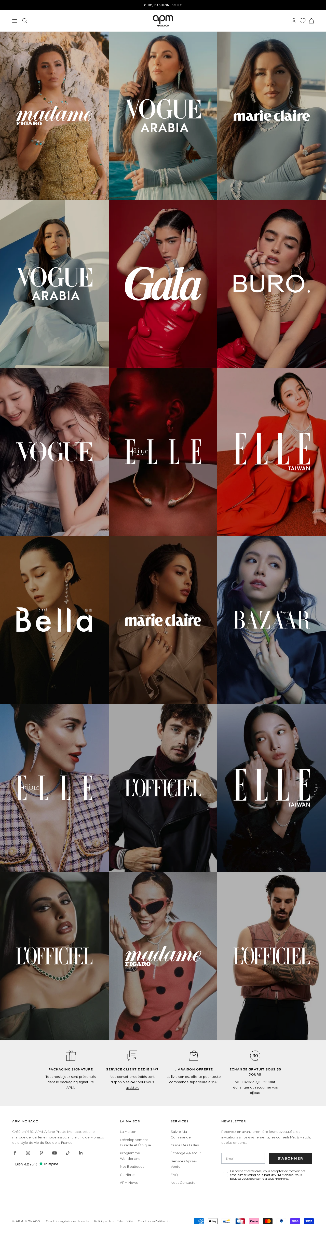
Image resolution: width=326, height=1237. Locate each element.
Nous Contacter (184, 1182)
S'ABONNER (290, 1158)
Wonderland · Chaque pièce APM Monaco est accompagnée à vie (163, 5)
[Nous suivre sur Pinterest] (41, 1153)
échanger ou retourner (252, 1087)
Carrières (127, 1175)
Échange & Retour (186, 1153)
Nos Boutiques (132, 1166)
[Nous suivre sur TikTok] (67, 1153)
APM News (129, 1182)
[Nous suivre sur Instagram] (28, 1153)
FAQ (174, 1175)
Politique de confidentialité (113, 1221)
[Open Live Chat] (132, 1056)
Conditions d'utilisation (154, 1221)
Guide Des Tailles (185, 1145)
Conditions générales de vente (67, 1221)
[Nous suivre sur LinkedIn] (81, 1153)
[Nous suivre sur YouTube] (54, 1153)
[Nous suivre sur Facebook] (14, 1153)
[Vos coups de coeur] (302, 20)
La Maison (128, 1132)
